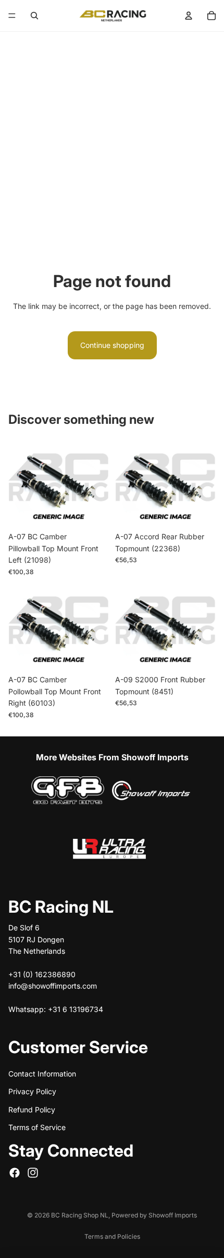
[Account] (188, 15)
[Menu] (12, 16)
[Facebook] (14, 1172)
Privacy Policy (32, 1091)
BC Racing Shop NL (79, 1215)
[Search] (34, 15)
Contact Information (42, 1073)
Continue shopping (112, 345)
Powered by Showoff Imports (154, 1215)
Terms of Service (37, 1127)
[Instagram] (33, 1172)
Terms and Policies (112, 1236)
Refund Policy (31, 1109)
